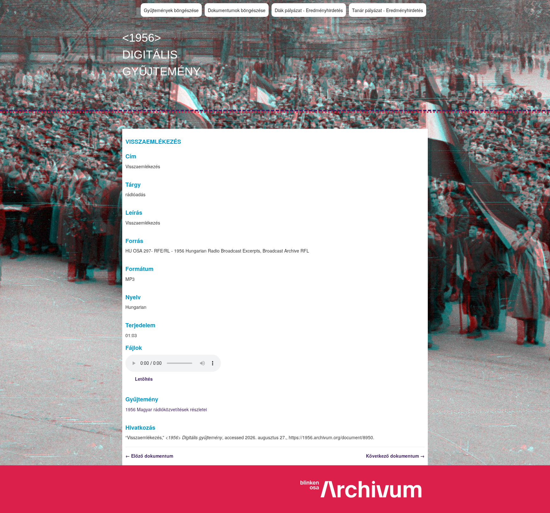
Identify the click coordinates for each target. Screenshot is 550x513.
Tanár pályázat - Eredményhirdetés (387, 10)
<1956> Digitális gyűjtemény (161, 54)
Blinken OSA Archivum (364, 489)
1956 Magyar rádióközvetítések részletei (166, 409)
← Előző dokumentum (149, 456)
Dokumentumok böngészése (236, 10)
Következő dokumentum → (395, 456)
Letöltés (144, 379)
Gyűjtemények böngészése (171, 10)
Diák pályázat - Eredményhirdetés (309, 10)
